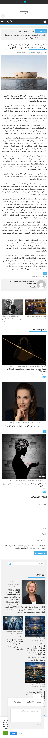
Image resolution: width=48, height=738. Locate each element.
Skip (20, 733)
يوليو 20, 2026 (39, 638)
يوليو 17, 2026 (39, 684)
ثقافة (45, 273)
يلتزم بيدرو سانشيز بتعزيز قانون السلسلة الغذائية (36, 317)
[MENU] (2, 21)
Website (33, 287)
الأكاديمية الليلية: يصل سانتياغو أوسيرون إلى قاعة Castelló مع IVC (12, 318)
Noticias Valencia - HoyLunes (25, 52)
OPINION (40, 575)
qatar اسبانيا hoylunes (38, 276)
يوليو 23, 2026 (14, 581)
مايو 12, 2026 (41, 422)
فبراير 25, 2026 (40, 480)
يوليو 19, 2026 (17, 631)
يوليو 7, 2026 (41, 366)
